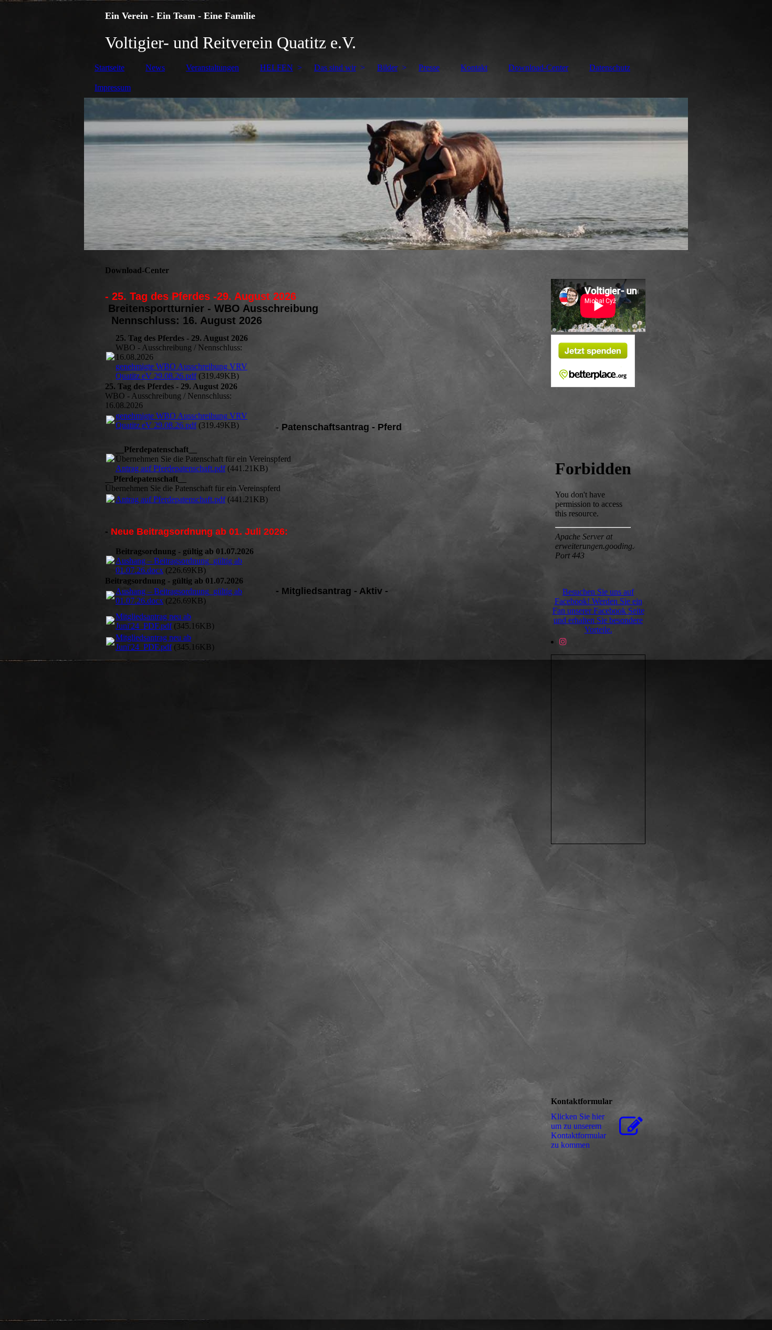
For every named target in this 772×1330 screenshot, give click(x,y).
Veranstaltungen (212, 67)
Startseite (109, 67)
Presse (429, 67)
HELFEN (276, 67)
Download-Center (538, 67)
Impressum (113, 87)
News (155, 67)
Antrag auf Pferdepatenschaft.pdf (170, 468)
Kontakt (474, 67)
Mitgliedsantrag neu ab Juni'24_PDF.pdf (153, 621)
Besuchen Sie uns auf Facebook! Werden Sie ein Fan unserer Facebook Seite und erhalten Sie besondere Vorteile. (598, 610)
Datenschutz (609, 67)
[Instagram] (563, 641)
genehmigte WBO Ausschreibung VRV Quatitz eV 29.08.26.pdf (181, 371)
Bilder (387, 67)
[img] (386, 29)
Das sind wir (335, 67)
